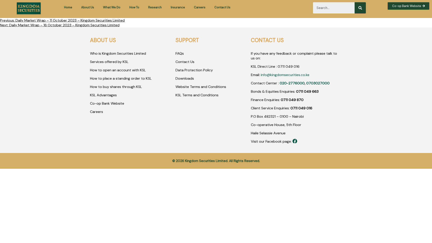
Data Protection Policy (194, 70)
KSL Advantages (103, 95)
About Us (87, 7)
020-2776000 (292, 83)
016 (296, 66)
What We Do (111, 7)
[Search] (360, 8)
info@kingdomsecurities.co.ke (285, 74)
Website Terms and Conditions (201, 86)
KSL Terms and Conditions (197, 95)
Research (155, 7)
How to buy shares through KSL (116, 86)
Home (68, 7)
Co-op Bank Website (107, 103)
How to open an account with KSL (118, 70)
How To (134, 7)
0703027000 (318, 83)
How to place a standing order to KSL (121, 78)
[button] (408, 6)
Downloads (185, 78)
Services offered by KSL (109, 61)
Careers (199, 7)
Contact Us (222, 7)
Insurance (178, 7)
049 (289, 66)
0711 (281, 66)
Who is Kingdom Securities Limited (118, 53)
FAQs (180, 53)
